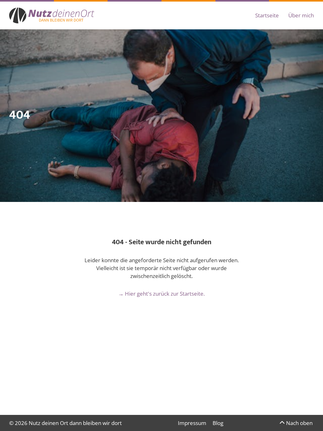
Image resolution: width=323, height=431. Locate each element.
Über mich (301, 15)
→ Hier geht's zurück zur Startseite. (161, 293)
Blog (218, 423)
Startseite (267, 15)
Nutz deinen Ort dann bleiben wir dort (75, 423)
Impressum (192, 423)
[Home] (51, 15)
